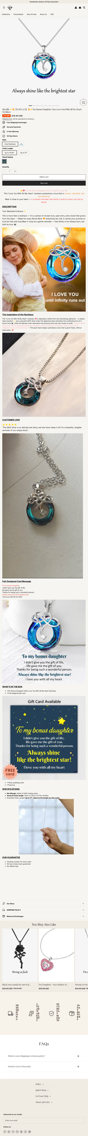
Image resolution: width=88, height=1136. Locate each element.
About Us (43, 14)
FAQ (52, 14)
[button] (4, 7)
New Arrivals (31, 14)
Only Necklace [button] (10, 144)
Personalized (18, 14)
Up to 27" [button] (23, 153)
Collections (6, 14)
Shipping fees (7, 119)
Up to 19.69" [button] (9, 153)
